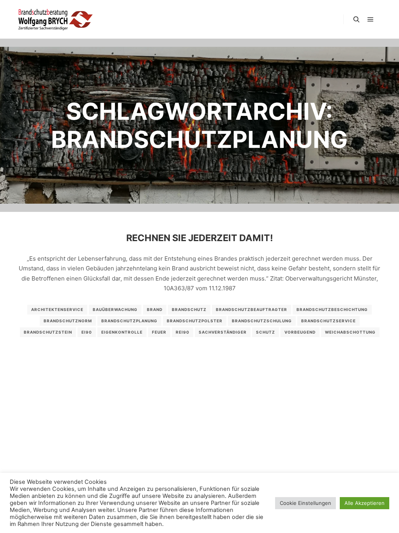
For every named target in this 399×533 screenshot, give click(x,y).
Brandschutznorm (68, 320)
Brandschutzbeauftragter (251, 309)
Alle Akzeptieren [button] (364, 503)
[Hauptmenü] (371, 19)
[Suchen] (357, 19)
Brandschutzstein (48, 332)
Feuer (159, 332)
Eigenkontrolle (122, 332)
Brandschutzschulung (262, 320)
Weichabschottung (350, 332)
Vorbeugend (300, 332)
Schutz (265, 332)
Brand (154, 309)
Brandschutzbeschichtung (332, 309)
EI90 (86, 332)
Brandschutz (189, 309)
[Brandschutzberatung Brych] (55, 19)
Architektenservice (57, 309)
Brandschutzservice (328, 320)
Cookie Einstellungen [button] (305, 503)
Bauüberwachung (115, 309)
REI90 (182, 332)
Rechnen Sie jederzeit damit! (199, 237)
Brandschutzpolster (194, 320)
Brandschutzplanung (129, 320)
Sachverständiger (223, 332)
